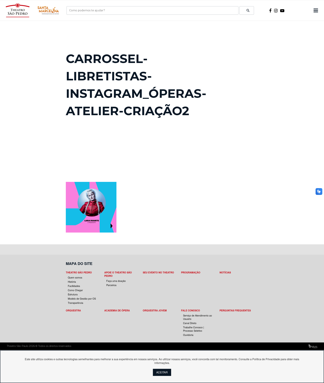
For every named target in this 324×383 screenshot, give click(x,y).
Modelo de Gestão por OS (82, 298)
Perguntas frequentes (235, 310)
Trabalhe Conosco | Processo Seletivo (193, 329)
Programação (190, 272)
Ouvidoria (188, 335)
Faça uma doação (116, 281)
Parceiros (111, 285)
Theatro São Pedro (79, 272)
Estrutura (73, 294)
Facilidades (74, 286)
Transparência (75, 302)
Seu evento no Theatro (158, 272)
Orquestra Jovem (155, 310)
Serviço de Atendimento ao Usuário (197, 317)
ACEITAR (162, 372)
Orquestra (73, 310)
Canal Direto (189, 323)
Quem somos (75, 277)
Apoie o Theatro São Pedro (118, 274)
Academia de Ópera (117, 310)
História (72, 281)
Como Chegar (75, 290)
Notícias (225, 272)
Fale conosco (190, 310)
